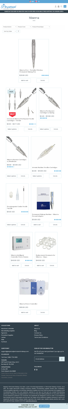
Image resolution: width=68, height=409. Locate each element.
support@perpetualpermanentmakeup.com (15, 351)
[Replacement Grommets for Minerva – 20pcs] (46, 243)
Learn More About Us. (31, 401)
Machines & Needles (7, 328)
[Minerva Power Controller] (33, 288)
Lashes (3, 337)
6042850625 (5, 354)
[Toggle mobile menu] (65, 6)
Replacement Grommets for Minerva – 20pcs (45, 256)
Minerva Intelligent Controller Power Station (19, 256)
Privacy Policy (38, 335)
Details (43, 80)
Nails (2, 339)
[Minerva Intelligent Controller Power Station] (21, 243)
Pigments (4, 333)
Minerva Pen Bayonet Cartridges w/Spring (47, 112)
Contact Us (37, 333)
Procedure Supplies (7, 335)
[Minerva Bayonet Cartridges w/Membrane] (17, 147)
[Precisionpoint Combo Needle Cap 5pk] (17, 194)
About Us (37, 328)
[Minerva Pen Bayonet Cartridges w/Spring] (50, 99)
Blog (35, 331)
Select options (12, 129)
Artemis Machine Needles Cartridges (44, 167)
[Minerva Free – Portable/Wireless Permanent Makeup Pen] (33, 54)
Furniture (4, 342)
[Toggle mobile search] (61, 6)
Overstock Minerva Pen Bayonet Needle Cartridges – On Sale (20, 119)
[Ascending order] (18, 31)
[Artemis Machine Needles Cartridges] (46, 151)
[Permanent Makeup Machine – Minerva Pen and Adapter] (46, 198)
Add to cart (24, 80)
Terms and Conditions (41, 337)
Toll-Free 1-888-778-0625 (9, 357)
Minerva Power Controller (28, 304)
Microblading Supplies (8, 331)
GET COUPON (44, 406)
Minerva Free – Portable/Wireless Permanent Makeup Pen (31, 71)
